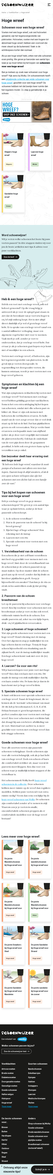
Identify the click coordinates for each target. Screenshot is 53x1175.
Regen (4, 1153)
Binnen (5, 1127)
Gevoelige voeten (9, 1086)
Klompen (32, 1090)
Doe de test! (9, 257)
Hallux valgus (8, 1094)
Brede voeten (8, 1073)
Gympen (31, 1077)
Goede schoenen (9, 1090)
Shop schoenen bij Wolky (39, 1124)
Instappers (33, 1086)
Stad (4, 1157)
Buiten (4, 1131)
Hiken (35, 915)
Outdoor (5, 1148)
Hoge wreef (10, 872)
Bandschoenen (35, 1069)
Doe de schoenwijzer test (15, 1051)
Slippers (9, 164)
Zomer (8, 206)
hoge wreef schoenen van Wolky (18, 799)
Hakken (31, 1082)
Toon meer (7, 1106)
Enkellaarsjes (34, 1073)
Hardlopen (6, 1136)
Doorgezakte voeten (11, 1082)
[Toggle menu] (49, 4)
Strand (5, 1161)
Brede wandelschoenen (38, 1132)
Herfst (4, 1140)
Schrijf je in (41, 1169)
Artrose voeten (8, 1069)
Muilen (31, 1103)
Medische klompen (36, 1098)
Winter (35, 164)
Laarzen (31, 1094)
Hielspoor (6, 1098)
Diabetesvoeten (9, 1077)
